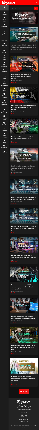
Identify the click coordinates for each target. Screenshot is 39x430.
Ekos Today (14, 51)
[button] (12, 18)
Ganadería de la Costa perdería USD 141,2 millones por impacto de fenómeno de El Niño (23, 347)
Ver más (24, 392)
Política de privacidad (24, 409)
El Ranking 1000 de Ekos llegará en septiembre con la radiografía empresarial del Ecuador (23, 378)
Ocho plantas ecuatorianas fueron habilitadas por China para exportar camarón (21, 76)
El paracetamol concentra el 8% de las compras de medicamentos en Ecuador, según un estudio (22, 287)
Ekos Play (33, 425)
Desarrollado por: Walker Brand (24, 420)
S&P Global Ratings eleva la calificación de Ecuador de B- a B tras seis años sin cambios (23, 107)
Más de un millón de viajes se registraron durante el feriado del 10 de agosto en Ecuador (23, 168)
